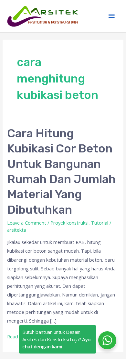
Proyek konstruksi (69, 222)
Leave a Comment (26, 222)
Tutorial (99, 222)
